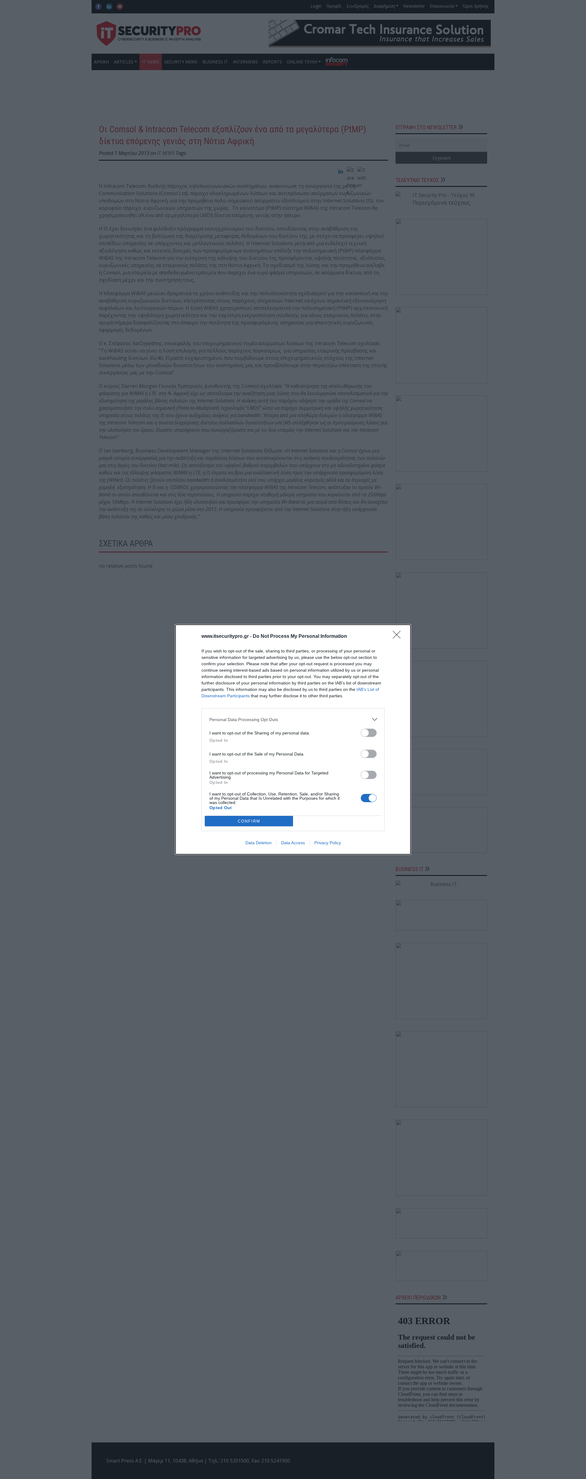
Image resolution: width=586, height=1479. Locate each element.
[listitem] (293, 719)
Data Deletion (258, 842)
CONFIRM (249, 821)
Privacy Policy (327, 842)
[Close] (398, 636)
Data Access (293, 842)
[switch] (369, 733)
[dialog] (293, 739)
